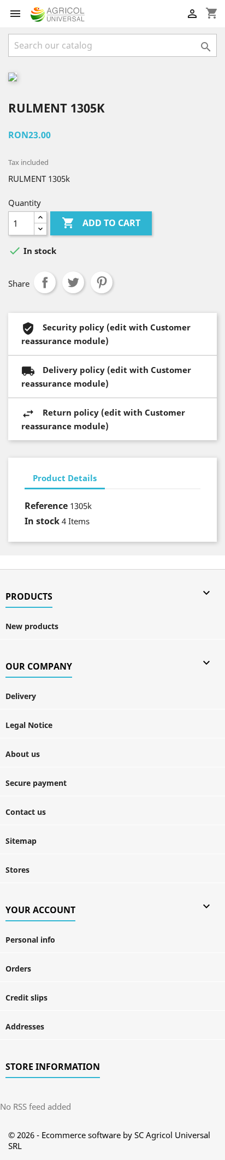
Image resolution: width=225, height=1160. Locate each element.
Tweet (73, 282)
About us (22, 754)
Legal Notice (28, 725)
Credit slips (26, 997)
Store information (52, 1067)
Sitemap (21, 841)
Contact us (25, 812)
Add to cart (101, 222)
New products (31, 626)
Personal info (30, 939)
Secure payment (36, 783)
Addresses (24, 1026)
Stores (17, 870)
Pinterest (101, 282)
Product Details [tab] (65, 477)
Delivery (20, 696)
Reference (46, 505)
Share (45, 282)
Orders (18, 968)
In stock (42, 521)
